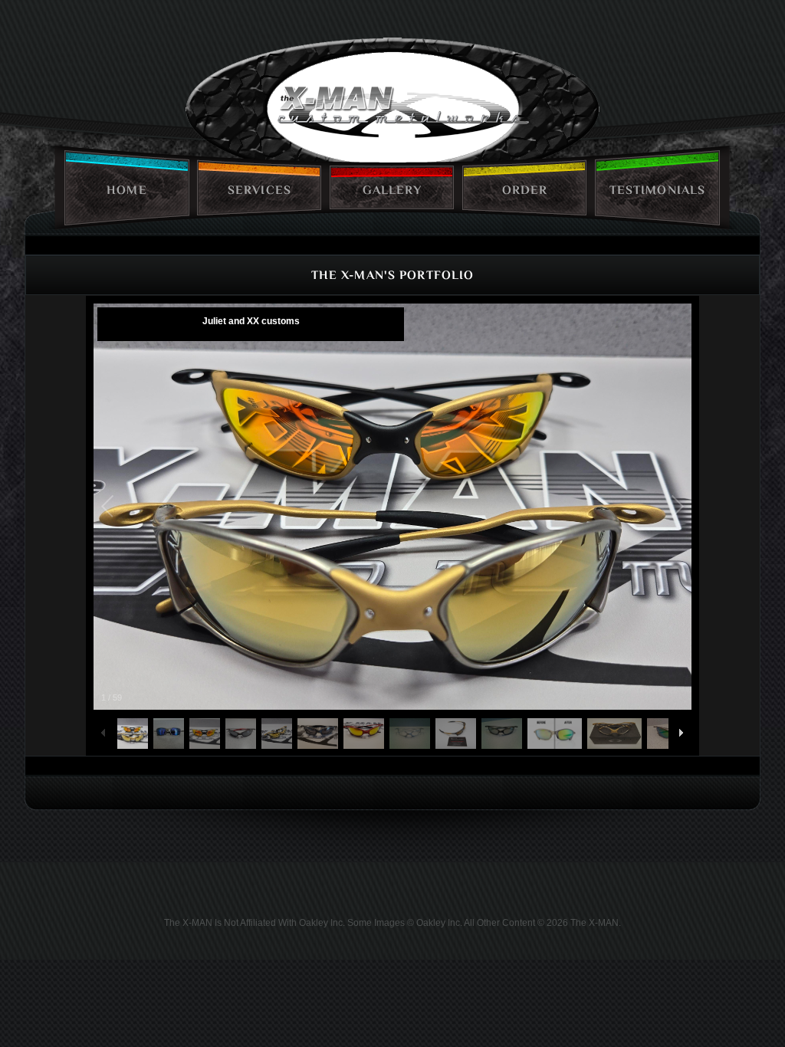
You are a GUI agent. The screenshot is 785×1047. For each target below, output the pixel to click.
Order (525, 190)
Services (259, 190)
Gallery (392, 190)
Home (126, 190)
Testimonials (657, 190)
